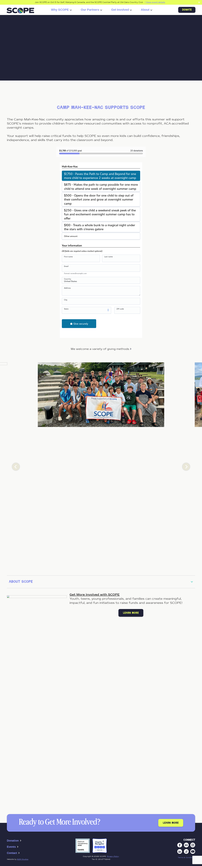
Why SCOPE (60, 10)
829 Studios (22, 859)
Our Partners (90, 10)
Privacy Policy (113, 856)
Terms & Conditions (186, 857)
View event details (155, 2)
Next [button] (186, 466)
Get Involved (120, 10)
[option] (101, 394)
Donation (13, 840)
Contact (12, 852)
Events (11, 846)
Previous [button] (16, 466)
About (145, 10)
